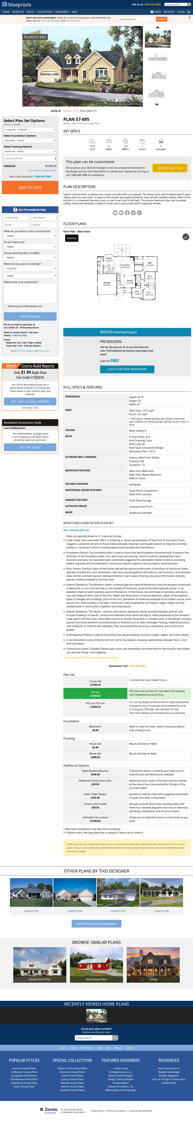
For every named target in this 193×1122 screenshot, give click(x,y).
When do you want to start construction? (27, 231)
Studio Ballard (121, 1083)
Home (66, 123)
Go (189, 4)
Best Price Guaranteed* (42, 170)
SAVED (157, 11)
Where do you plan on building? (23, 264)
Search (63, 1047)
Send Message (30, 316)
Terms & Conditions (51, 20)
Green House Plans (72, 1075)
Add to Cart (30, 187)
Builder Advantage (168, 1072)
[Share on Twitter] (133, 212)
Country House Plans (89, 123)
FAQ (108, 1047)
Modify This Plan (170, 168)
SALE (74, 11)
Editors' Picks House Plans (72, 1068)
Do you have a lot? (14, 242)
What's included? (12, 124)
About (117, 1047)
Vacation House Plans (72, 1090)
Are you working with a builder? (22, 253)
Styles (74, 1047)
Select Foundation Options (20, 135)
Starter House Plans (72, 1086)
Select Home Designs (121, 1075)
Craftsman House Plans (24, 1072)
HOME (6, 11)
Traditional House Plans (24, 1083)
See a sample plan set (76, 530)
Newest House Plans (72, 1083)
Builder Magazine (169, 1075)
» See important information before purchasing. (90, 657)
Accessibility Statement (140, 1110)
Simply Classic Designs (120, 1079)
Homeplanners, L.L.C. (121, 1072)
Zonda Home (168, 1083)
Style (30, 11)
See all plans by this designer (96, 924)
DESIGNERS (62, 11)
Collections (87, 1047)
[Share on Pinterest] (139, 212)
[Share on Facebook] (127, 212)
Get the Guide (30, 447)
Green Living (121, 1068)
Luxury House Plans (72, 1079)
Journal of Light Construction (168, 1079)
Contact (129, 1047)
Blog (99, 1047)
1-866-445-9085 (42, 176)
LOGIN (181, 11)
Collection (44, 11)
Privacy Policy (72, 20)
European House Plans (24, 1075)
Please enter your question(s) (21, 282)
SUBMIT (161, 19)
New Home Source (169, 1068)
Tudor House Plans (24, 1086)
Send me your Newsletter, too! (25, 306)
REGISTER (169, 11)
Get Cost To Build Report (30, 401)
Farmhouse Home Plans (24, 1079)
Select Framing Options (18, 146)
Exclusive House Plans (72, 1072)
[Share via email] (115, 212)
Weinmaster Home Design (121, 1090)
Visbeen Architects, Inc (121, 1086)
